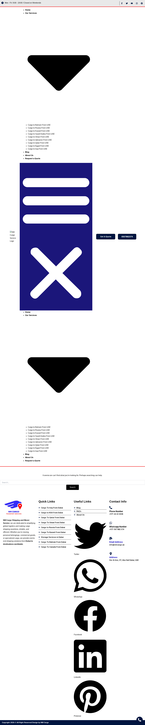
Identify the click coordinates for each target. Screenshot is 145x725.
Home (27, 10)
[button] (56, 236)
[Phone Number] (110, 507)
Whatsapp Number (118, 526)
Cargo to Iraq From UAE (37, 149)
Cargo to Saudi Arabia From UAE (41, 134)
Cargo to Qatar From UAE (38, 143)
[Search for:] (72, 482)
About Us (29, 155)
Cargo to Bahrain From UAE (39, 125)
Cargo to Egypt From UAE (38, 146)
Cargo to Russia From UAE (39, 128)
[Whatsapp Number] (110, 523)
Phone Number (116, 511)
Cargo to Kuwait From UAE (39, 131)
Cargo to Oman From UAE (38, 137)
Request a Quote (32, 158)
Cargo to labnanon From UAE (40, 140)
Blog (27, 152)
